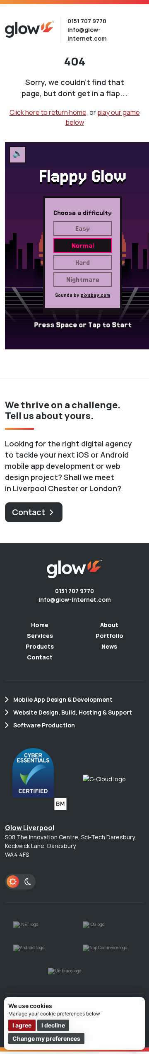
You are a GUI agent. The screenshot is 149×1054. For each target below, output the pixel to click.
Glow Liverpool (29, 827)
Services (40, 636)
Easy (82, 228)
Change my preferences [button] (46, 1038)
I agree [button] (21, 1025)
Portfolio (109, 636)
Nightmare (82, 279)
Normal (83, 245)
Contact (28, 512)
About (109, 625)
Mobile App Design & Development (63, 699)
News (109, 646)
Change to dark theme (20, 881)
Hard (82, 262)
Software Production (44, 725)
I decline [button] (53, 1025)
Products (40, 646)
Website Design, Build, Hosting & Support (72, 712)
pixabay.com (95, 295)
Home (39, 625)
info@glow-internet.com (74, 599)
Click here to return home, (49, 112)
